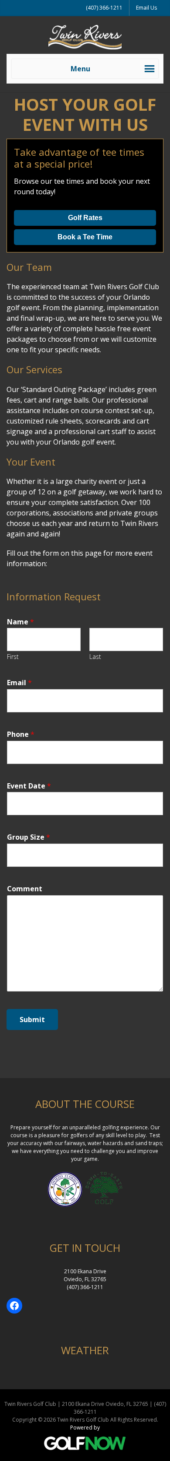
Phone (20, 734)
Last (95, 657)
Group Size (28, 837)
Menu (80, 69)
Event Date (29, 786)
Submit (32, 1019)
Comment (24, 888)
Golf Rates (85, 217)
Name (20, 622)
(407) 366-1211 (104, 7)
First (13, 657)
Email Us (146, 7)
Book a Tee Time (85, 237)
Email (19, 682)
